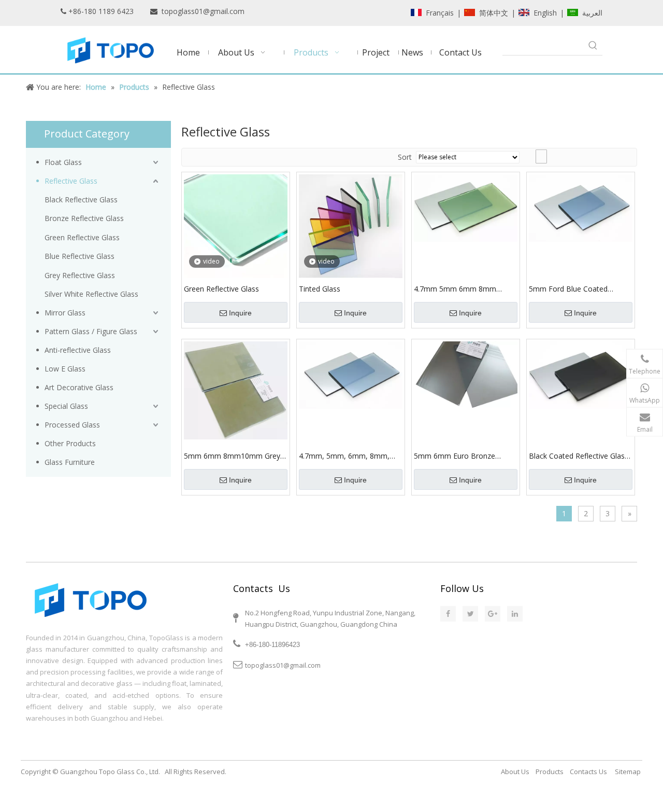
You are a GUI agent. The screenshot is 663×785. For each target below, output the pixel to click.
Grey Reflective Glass (80, 275)
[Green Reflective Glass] (235, 225)
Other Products (70, 443)
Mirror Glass (65, 313)
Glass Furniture (70, 462)
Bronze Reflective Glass (84, 218)
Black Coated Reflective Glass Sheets (578, 456)
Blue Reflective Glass (79, 256)
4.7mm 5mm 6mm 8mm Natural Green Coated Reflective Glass (455, 289)
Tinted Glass (319, 289)
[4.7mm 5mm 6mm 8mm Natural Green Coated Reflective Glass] (465, 207)
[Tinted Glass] (350, 225)
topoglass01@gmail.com (203, 11)
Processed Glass (72, 425)
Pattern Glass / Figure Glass (91, 331)
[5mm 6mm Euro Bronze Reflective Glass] (465, 374)
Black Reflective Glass (81, 199)
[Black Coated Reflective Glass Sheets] (580, 374)
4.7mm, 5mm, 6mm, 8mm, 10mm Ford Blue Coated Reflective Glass (344, 456)
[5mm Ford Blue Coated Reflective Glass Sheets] (580, 207)
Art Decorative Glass (79, 387)
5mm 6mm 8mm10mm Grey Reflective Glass (232, 456)
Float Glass (63, 162)
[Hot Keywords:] (593, 45)
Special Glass (66, 406)
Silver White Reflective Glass (91, 294)
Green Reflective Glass (82, 237)
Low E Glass (65, 369)
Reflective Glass (71, 181)
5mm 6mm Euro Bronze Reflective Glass (454, 456)
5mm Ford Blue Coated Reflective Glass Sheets (568, 289)
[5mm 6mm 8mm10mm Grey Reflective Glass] (235, 389)
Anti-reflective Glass (78, 350)
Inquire (240, 313)
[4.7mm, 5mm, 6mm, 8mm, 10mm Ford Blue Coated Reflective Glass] (350, 374)
